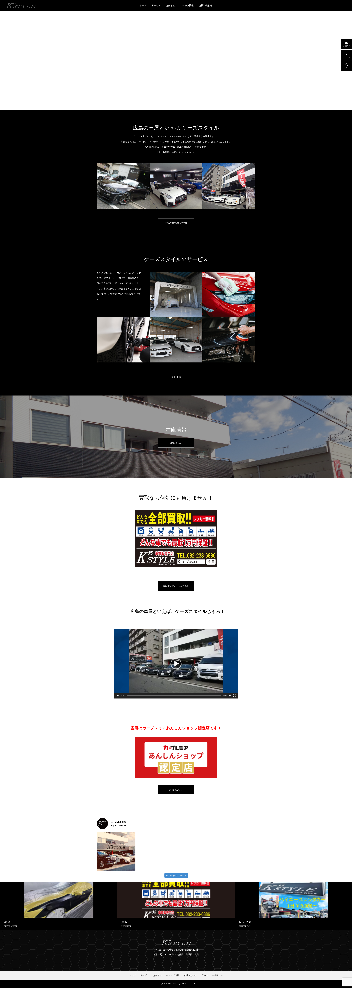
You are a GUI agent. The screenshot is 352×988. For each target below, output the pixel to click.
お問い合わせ (205, 5)
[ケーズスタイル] (21, 5)
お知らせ (170, 5)
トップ (143, 5)
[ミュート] (230, 695)
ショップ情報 (187, 5)
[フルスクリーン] (234, 695)
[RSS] (176, 961)
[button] (176, 663)
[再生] (117, 695)
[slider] (174, 695)
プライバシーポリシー (212, 975)
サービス (156, 5)
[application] (176, 663)
